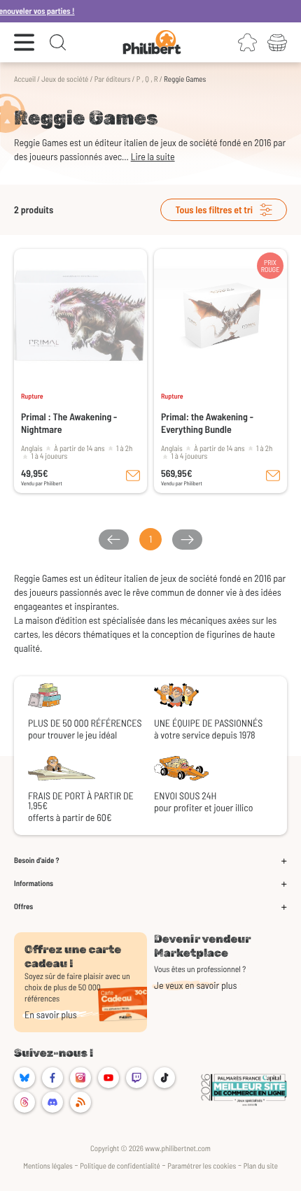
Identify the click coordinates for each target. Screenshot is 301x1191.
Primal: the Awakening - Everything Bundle (207, 423)
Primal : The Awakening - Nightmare (69, 423)
